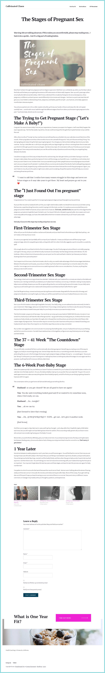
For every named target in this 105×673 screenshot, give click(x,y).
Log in (44, 666)
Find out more (65, 618)
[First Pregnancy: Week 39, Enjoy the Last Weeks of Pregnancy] (26, 493)
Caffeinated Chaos (15, 6)
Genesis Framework (31, 666)
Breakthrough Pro (19, 666)
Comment (26, 529)
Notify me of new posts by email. (32, 589)
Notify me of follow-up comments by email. (35, 583)
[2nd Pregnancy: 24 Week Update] (78, 493)
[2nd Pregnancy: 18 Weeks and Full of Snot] (52, 493)
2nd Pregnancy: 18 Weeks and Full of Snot (49, 500)
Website (25, 572)
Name (25, 554)
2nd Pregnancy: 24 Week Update (73, 500)
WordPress (39, 666)
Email (25, 563)
